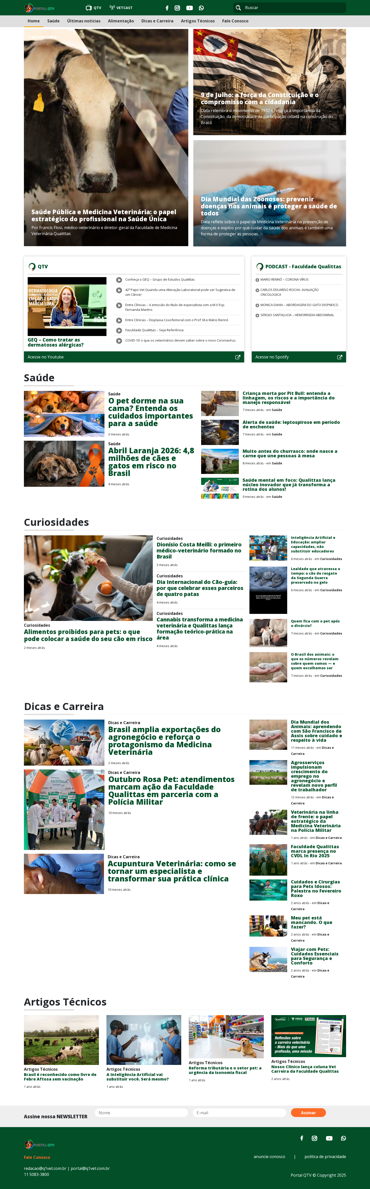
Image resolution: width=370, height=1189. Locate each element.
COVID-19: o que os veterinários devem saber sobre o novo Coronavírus (180, 340)
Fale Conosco (235, 21)
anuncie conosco (269, 1156)
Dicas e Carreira (157, 21)
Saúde (53, 21)
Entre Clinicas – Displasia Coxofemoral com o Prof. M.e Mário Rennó (176, 320)
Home (34, 21)
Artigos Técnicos (198, 21)
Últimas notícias (83, 21)
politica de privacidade (325, 1156)
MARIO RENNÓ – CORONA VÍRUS (285, 279)
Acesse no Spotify (272, 357)
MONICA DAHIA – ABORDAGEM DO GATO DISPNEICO (299, 305)
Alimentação (121, 21)
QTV (97, 7)
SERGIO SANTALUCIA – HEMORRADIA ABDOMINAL (297, 315)
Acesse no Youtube (46, 357)
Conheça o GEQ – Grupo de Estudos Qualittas (160, 279)
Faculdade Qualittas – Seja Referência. (154, 330)
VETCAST (124, 7)
